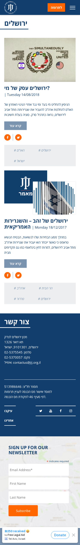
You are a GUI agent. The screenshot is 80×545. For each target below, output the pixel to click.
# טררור (19, 299)
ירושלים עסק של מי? (26, 87)
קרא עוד (15, 126)
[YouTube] (51, 411)
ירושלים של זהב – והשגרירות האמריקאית (36, 223)
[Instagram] (71, 411)
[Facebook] (61, 411)
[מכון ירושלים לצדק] (10, 7)
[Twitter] (41, 411)
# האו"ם (19, 150)
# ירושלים (44, 150)
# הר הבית (45, 288)
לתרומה (56, 7)
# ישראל (19, 161)
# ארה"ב (19, 288)
